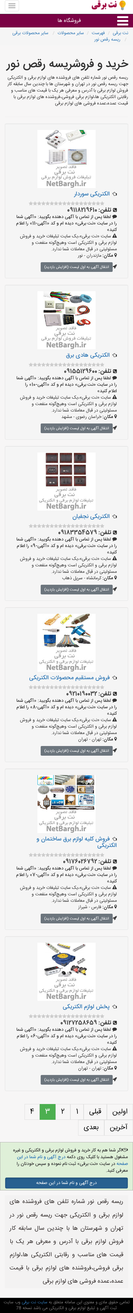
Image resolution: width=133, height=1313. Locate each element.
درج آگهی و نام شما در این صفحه (66, 1183)
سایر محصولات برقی (31, 33)
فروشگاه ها (69, 20)
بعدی (91, 1127)
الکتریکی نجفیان (91, 517)
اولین (120, 1112)
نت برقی (120, 33)
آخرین (119, 1127)
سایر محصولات (70, 33)
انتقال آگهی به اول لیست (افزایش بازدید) (76, 267)
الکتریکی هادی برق (88, 355)
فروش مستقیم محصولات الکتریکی (69, 678)
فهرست (98, 33)
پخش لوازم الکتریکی (86, 1007)
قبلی (95, 1112)
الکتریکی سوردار (92, 194)
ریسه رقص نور (108, 40)
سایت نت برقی (33, 1302)
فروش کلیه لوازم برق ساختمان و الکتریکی (76, 842)
